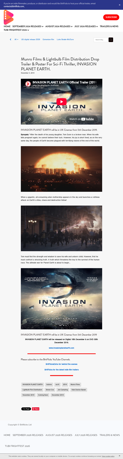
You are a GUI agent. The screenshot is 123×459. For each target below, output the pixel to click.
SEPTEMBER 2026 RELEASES (27, 26)
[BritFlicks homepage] (50, 17)
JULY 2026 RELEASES (85, 26)
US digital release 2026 (30, 39)
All (16, 39)
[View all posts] (10, 39)
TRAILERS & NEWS (109, 26)
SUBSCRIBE (111, 17)
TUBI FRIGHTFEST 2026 (15, 30)
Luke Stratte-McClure (65, 39)
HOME (7, 26)
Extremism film (48, 39)
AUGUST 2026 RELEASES (58, 26)
